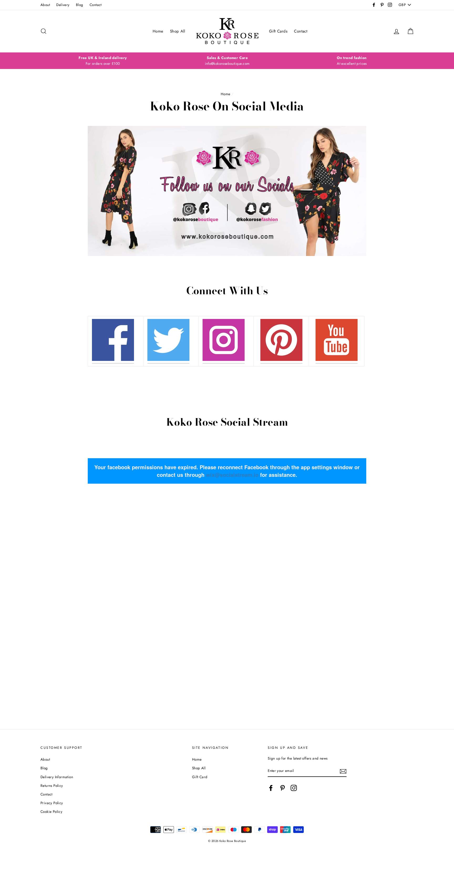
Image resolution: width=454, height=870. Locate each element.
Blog (79, 4)
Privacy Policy (51, 802)
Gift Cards (278, 31)
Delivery (62, 4)
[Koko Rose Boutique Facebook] (113, 341)
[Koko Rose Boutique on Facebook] (271, 788)
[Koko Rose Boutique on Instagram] (294, 788)
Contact (96, 4)
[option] (102, 61)
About (45, 4)
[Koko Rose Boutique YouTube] (337, 341)
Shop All (177, 31)
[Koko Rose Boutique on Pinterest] (282, 788)
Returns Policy (51, 785)
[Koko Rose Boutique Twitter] (168, 341)
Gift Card (200, 777)
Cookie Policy (51, 811)
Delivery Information (56, 777)
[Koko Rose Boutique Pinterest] (281, 341)
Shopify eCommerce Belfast (227, 849)
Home (158, 31)
